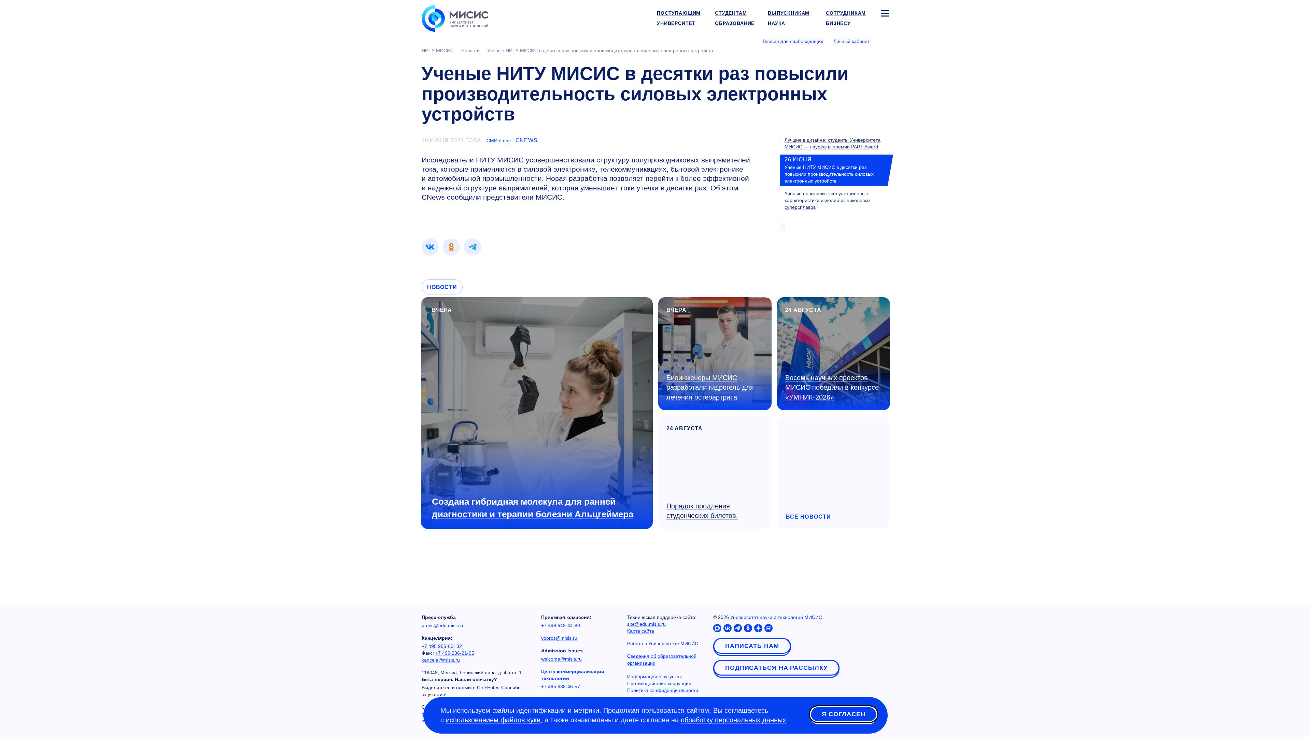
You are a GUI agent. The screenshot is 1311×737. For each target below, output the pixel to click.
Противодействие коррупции (659, 683)
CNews (527, 140)
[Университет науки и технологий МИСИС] (455, 17)
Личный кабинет (851, 41)
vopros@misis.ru (559, 638)
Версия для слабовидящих (793, 41)
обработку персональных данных (733, 720)
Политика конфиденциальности (662, 690)
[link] (430, 247)
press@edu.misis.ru (443, 625)
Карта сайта (640, 631)
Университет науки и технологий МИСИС (776, 617)
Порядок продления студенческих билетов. (702, 511)
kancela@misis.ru (441, 660)
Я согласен (843, 714)
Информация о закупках (654, 676)
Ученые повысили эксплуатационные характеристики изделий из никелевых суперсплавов (828, 200)
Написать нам (752, 645)
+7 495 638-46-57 (560, 686)
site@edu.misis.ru (646, 624)
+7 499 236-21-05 (454, 653)
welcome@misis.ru (561, 659)
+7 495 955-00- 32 (442, 646)
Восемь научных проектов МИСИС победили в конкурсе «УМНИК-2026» (832, 387)
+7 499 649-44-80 (560, 625)
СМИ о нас (499, 140)
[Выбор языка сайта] (884, 41)
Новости (442, 287)
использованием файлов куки (493, 720)
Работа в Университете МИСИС (662, 643)
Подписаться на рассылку (776, 667)
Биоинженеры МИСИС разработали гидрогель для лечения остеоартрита (710, 387)
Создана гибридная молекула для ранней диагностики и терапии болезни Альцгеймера (532, 507)
